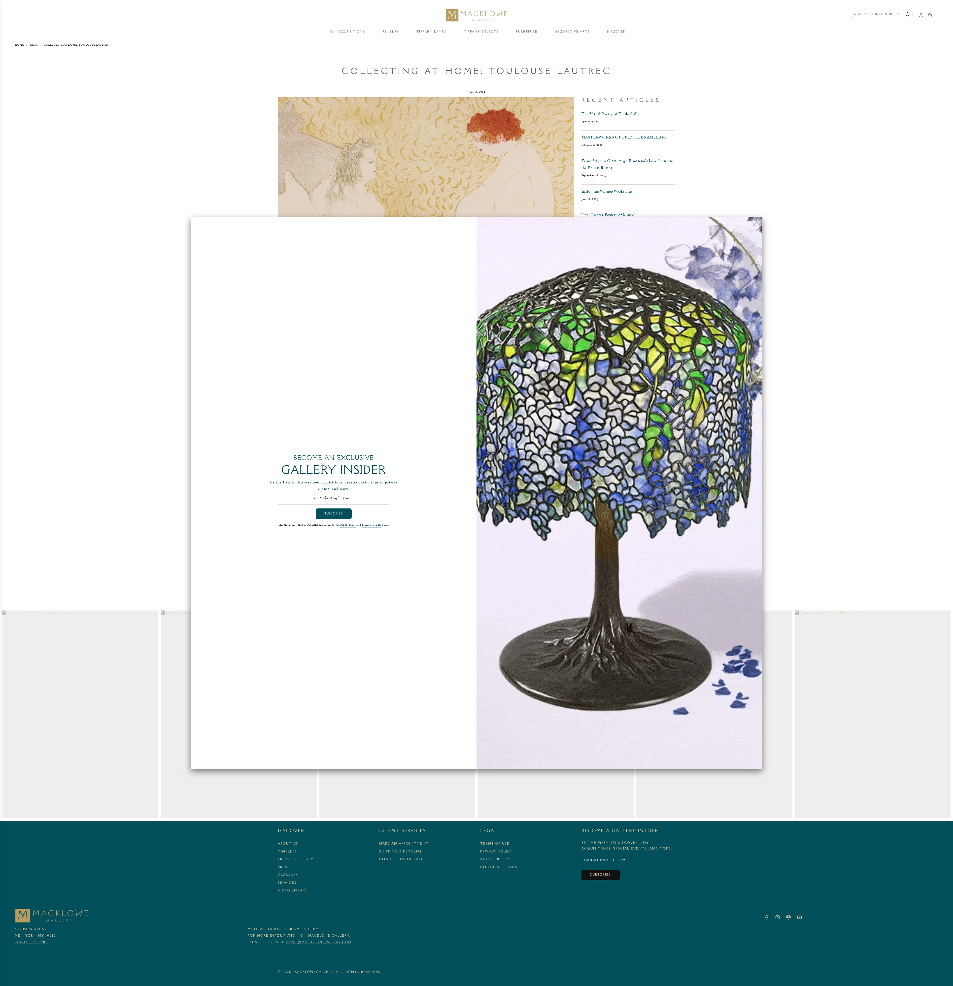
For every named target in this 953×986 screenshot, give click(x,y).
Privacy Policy (348, 525)
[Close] (754, 224)
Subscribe (333, 513)
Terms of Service (371, 525)
